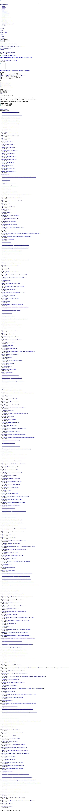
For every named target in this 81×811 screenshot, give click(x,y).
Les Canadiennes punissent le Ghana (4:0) (9, 348)
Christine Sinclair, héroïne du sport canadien (10, 741)
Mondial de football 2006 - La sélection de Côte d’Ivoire (12, 115)
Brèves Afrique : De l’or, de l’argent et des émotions (11, 505)
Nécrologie (4, 25)
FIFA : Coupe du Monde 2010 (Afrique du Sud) (8, 43)
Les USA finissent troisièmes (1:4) (8, 363)
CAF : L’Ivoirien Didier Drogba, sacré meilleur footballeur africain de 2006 (15, 248)
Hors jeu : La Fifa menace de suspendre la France (10, 679)
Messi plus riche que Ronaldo (7, 771)
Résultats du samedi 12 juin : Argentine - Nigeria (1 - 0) (11, 647)
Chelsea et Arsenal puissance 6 (7, 700)
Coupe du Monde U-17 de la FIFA (8, 342)
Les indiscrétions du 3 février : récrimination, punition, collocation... (14, 434)
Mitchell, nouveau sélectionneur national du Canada (11, 283)
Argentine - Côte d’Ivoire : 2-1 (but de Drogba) (10, 135)
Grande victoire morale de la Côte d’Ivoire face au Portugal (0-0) (13, 655)
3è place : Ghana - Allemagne (7, 803)
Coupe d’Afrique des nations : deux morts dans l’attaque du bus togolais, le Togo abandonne (18, 617)
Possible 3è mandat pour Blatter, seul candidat (10, 265)
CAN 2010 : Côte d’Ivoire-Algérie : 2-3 (9, 623)
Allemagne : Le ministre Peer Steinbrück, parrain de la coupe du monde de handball (16, 236)
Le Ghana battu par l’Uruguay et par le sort (9, 685)
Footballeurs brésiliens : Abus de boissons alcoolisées (11, 327)
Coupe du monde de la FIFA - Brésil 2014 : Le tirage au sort (12, 762)
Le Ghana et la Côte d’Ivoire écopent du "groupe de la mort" (12, 599)
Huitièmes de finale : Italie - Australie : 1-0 (9, 191)
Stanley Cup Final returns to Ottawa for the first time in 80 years (13, 292)
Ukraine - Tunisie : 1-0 (6, 180)
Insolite (3, 18)
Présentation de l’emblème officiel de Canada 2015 (11, 738)
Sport (7, 4)
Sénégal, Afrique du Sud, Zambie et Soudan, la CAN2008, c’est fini (14, 428)
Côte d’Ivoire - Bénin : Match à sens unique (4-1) (10, 401)
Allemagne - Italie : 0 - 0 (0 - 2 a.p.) (8, 206)
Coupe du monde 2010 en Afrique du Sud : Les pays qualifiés (13, 593)
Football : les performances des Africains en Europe (11, 735)
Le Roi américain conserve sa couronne (9, 369)
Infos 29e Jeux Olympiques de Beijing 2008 (10, 493)
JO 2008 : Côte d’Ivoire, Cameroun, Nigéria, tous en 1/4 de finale (13, 502)
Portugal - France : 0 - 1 (6, 209)
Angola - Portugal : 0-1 (6, 138)
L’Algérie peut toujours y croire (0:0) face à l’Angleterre (12, 664)
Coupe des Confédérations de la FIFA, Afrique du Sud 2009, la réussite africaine (16, 561)
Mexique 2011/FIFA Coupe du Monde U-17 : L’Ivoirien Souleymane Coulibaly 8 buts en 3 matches (19, 712)
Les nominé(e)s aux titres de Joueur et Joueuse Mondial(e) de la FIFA (14, 540)
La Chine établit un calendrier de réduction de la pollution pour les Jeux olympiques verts (17, 392)
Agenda (1, 30)
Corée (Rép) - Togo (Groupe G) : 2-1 (8, 144)
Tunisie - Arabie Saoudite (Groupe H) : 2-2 (9, 147)
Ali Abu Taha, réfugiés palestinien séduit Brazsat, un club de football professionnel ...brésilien (18, 546)
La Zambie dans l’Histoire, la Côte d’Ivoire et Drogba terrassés (13, 723)
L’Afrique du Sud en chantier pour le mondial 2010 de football (13, 227)
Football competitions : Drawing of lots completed (11, 478)
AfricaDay (4, 24)
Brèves (1, 42)
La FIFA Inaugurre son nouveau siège (8, 289)
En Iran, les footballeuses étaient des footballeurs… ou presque (13, 765)
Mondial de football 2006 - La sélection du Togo (10, 123)
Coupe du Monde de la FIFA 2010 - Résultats (10, 552)
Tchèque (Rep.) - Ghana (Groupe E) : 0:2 (9, 159)
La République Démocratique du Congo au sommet (11, 543)
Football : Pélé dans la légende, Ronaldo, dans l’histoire (11, 197)
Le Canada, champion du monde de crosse (9, 224)
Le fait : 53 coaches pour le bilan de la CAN (10, 469)
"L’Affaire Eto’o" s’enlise (6, 490)
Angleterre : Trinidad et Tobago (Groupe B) (9, 150)
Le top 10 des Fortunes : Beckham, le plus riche (10, 466)
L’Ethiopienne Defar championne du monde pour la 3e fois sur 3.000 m (14, 457)
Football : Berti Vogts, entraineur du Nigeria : (10, 330)
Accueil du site (2, 4)
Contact (1, 34)
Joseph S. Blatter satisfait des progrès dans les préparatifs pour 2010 (14, 528)
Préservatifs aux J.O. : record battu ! (8, 508)
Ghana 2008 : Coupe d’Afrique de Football (7, 52)
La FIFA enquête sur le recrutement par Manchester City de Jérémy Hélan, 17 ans (16, 579)
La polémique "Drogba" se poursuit (8, 443)
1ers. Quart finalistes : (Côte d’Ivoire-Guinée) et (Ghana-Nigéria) (13, 797)
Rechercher (2, 39)
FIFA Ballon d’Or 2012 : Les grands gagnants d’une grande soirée (13, 744)
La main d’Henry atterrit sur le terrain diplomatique (11, 587)
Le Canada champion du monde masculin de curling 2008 (12, 472)
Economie (4, 7)
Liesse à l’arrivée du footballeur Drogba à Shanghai (11, 729)
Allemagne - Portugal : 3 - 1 (7, 212)
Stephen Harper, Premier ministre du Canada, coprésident (12, 360)
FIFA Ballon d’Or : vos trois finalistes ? (9, 756)
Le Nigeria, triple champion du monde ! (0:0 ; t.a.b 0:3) (11, 339)
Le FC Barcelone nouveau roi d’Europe (9, 558)
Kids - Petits (4, 19)
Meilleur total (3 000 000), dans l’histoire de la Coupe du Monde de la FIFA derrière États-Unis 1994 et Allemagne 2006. (23, 688)
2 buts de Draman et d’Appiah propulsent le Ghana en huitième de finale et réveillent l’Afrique (18, 800)
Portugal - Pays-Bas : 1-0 (6, 188)
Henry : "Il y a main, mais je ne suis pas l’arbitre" (10, 590)
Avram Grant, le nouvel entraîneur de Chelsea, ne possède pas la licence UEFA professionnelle (18, 351)
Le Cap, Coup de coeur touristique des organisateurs (11, 262)
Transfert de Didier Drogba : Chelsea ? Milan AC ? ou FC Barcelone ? (14, 454)
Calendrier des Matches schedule (18, 46)
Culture (3, 9)
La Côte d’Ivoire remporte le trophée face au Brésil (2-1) (12, 460)
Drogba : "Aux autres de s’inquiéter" (8, 570)
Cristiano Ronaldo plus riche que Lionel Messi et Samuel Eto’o (13, 768)
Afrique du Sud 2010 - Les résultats (8, 567)
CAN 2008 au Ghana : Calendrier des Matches (10, 375)
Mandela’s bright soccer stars (7, 313)
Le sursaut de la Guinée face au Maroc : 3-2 (9, 398)
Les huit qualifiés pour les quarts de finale (9, 425)
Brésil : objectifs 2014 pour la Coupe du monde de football (12, 697)
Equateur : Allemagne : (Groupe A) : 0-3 (9, 171)
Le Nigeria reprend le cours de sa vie (8, 691)
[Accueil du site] (19, 3)
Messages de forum (3, 32)
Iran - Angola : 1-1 (5, 174)
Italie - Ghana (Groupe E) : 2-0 (7, 141)
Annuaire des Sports (5, 84)
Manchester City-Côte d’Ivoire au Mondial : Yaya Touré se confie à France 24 (15, 774)
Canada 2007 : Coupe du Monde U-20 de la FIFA (8, 60)
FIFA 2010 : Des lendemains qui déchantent (9, 525)
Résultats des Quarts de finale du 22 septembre (10, 354)
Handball (3, 230)
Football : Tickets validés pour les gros (9, 534)
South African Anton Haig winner (8, 256)
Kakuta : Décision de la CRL (7, 564)
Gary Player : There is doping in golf (8, 316)
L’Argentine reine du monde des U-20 (8, 321)
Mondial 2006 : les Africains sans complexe (9, 129)
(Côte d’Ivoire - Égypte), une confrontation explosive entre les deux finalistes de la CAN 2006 (18, 437)
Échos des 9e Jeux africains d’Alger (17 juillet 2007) (11, 310)
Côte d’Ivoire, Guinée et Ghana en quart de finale (10, 422)
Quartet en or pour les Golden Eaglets (8, 759)
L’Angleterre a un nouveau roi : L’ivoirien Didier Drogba (12, 641)
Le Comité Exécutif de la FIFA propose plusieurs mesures (12, 602)
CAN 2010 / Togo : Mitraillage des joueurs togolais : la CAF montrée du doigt (15, 620)
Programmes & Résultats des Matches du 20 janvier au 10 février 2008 (16, 57)
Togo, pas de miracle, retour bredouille (9, 183)
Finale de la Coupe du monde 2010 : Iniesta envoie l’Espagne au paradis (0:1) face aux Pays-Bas (19, 694)
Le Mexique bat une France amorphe (8, 661)
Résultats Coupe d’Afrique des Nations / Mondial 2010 (11, 481)
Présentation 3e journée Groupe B (8, 416)
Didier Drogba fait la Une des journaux (9, 726)
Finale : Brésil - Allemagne (7, 357)
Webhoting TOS (5, 22)
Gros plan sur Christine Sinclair (7, 345)
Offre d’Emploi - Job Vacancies (7, 20)
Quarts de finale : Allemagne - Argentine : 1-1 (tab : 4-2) (12, 200)
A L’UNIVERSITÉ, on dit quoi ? (8, 23)
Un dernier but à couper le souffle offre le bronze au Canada (12, 732)
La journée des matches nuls (7, 395)
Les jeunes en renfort (5, 268)
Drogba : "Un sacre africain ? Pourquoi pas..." (10, 608)
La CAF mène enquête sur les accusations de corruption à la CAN (13, 407)
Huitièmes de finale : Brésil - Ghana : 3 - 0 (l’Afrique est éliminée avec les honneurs (16, 194)
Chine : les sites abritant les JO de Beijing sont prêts (11, 484)
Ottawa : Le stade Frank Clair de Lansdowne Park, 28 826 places (13, 75)
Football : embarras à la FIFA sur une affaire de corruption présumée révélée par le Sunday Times (19, 703)
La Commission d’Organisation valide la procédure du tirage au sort (14, 605)
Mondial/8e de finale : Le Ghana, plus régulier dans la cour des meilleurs (14, 673)
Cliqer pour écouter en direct (10, 55)
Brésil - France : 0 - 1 (6, 203)
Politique (3, 6)
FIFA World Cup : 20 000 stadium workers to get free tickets (12, 522)
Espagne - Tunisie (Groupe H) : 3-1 (8, 168)
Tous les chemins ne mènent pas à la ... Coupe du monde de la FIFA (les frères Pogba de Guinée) (19, 780)
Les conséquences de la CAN (7, 626)
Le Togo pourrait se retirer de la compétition (9, 614)
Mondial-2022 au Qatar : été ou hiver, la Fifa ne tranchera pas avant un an (15, 750)
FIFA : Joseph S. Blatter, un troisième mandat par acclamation (13, 286)
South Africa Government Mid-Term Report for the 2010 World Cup (14, 463)
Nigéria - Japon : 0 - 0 (6, 301)
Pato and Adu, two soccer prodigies (8, 295)
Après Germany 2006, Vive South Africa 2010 (10, 218)
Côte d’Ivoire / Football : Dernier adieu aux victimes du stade (12, 555)
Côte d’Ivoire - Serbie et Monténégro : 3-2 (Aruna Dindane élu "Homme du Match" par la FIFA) (19, 177)
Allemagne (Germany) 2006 (6, 48)
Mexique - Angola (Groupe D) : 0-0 (8, 153)
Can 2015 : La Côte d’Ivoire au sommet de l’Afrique (11, 788)
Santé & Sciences (5, 16)
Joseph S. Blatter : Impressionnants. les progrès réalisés (11, 324)
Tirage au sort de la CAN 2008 (7, 372)
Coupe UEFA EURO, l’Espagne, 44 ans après (10, 487)
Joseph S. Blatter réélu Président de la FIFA (9, 706)
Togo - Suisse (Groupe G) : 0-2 (7, 165)
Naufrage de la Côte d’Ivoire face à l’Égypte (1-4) (11, 440)
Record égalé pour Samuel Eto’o (8, 410)
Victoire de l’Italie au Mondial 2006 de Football (10, 215)
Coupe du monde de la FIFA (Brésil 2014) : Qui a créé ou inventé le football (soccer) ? (17, 777)
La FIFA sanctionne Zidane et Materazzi (9, 221)
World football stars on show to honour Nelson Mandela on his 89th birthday (15, 307)
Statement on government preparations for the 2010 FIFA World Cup (14, 511)
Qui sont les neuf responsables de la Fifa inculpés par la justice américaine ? (15, 791)
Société (3, 8)
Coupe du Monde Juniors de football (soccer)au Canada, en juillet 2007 (14, 274)
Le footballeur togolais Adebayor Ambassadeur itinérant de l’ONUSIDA (14, 549)
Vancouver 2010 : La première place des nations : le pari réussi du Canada (15, 632)
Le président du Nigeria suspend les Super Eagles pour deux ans (13, 682)
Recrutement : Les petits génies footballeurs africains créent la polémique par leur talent (17, 596)
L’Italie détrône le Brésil (6, 242)
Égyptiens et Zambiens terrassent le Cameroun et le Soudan (12, 389)
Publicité (3, 15)
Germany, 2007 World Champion (8, 239)
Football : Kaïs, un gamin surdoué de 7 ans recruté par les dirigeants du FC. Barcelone (17, 573)
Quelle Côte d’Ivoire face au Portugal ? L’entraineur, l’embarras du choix (15, 652)
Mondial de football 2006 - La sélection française (10, 126)
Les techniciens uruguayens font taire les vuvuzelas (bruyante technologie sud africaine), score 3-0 (19, 658)
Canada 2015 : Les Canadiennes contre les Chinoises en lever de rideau (14, 785)
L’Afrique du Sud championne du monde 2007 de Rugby (12, 378)
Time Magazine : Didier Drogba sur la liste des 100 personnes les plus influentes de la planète (18, 638)
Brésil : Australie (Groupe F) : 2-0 (8, 162)
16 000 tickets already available (7, 806)
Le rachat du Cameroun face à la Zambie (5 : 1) (10, 404)
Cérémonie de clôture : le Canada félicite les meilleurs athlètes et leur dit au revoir (16, 635)
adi (1, 93)
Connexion (2, 36)
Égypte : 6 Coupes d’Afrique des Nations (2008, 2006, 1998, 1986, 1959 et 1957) (16, 449)
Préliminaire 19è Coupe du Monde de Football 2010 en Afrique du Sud (14, 277)
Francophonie (4, 21)
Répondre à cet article (4, 109)
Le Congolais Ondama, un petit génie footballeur (10, 271)
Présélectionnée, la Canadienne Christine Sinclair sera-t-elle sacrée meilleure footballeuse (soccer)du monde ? (21, 233)
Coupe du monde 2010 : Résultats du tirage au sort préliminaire (13, 381)
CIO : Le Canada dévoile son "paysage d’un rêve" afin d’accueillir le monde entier (16, 629)
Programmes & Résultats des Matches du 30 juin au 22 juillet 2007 (15, 70)
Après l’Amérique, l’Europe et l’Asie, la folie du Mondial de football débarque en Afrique (17, 644)
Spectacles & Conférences (6, 17)
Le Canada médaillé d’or (6, 280)
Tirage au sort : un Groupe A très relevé (9, 537)
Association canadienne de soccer (7, 86)
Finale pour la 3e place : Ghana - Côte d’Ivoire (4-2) (11, 446)
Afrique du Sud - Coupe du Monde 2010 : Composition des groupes (14, 611)
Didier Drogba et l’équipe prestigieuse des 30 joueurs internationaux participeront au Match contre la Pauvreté (21, 720)
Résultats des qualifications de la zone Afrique (10, 514)
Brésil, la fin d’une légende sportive (8, 333)
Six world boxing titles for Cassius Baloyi (9, 475)
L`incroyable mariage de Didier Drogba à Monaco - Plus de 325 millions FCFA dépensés (17, 709)
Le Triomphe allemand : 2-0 (7, 366)
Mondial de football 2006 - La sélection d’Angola (10, 112)
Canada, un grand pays (5, 82)
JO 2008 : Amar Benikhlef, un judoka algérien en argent (12, 499)
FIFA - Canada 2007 (5, 83)
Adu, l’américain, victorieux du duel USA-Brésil (10, 298)
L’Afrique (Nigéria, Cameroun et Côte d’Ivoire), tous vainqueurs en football (15, 496)
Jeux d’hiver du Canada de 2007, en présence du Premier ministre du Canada (15, 245)
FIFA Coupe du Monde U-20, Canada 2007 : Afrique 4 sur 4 (12, 304)
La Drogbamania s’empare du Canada (8, 794)
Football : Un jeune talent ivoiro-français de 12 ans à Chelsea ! (13, 531)
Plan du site (2, 28)
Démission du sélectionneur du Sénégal (9, 419)
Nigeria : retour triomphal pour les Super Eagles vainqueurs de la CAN (14, 747)
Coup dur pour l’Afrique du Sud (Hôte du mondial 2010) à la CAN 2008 (15, 413)
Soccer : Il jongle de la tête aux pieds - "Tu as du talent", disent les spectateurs (15, 753)
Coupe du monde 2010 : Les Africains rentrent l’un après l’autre (13, 670)
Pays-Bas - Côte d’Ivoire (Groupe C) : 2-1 (9, 156)
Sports (2, 49)
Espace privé (2, 38)
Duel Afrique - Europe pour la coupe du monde (10, 336)
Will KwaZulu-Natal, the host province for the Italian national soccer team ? (15, 259)
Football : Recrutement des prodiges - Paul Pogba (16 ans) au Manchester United (16, 576)
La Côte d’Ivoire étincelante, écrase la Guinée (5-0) (11, 431)
